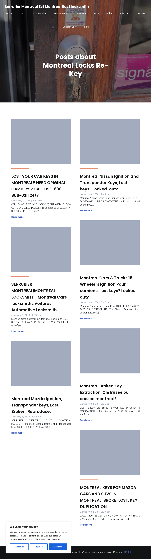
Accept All (57, 547)
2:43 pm (105, 194)
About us (140, 13)
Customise (19, 547)
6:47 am (105, 302)
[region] (38, 537)
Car (22, 13)
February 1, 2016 (21, 200)
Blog (86, 26)
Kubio (128, 552)
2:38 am (37, 200)
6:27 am (37, 315)
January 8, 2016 (89, 194)
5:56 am (37, 416)
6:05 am (105, 403)
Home (9, 13)
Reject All (39, 547)
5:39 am (105, 511)
